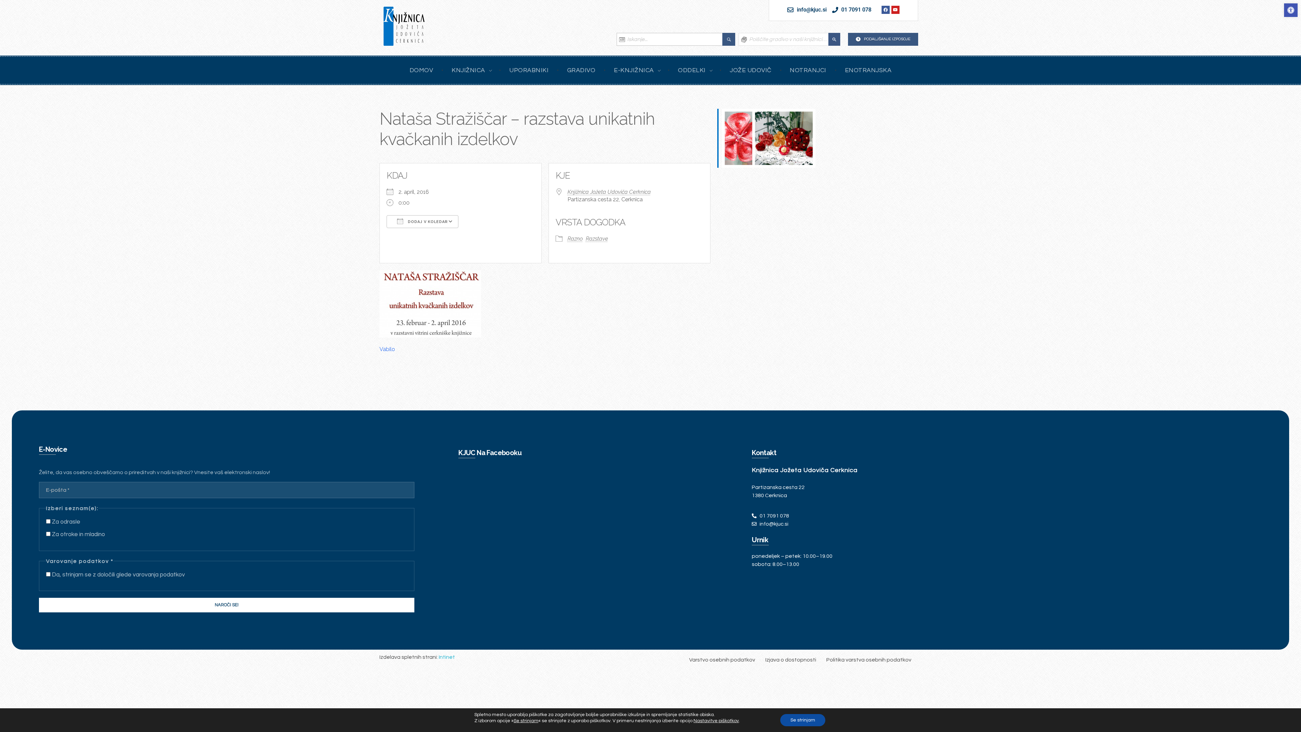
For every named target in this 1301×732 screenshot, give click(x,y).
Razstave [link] (597, 239)
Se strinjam (802, 720)
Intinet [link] (447, 657)
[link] (1291, 10)
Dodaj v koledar (427, 222)
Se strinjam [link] (526, 720)
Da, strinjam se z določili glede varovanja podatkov (117, 575)
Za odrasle (65, 522)
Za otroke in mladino (77, 534)
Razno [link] (575, 239)
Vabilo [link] (387, 349)
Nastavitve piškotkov (716, 720)
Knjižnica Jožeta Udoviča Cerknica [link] (609, 192)
